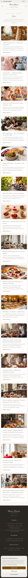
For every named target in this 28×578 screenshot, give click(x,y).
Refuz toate (14, 571)
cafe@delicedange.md (15, 527)
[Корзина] (26, 6)
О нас (15, 550)
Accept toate (14, 567)
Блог (19, 550)
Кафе (23, 548)
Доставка (10, 550)
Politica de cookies (12, 564)
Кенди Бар (18, 548)
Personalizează (14, 574)
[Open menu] (2, 6)
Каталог (5, 548)
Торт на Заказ (12, 548)
